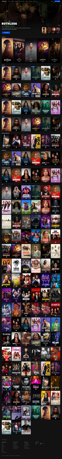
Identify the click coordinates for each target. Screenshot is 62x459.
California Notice (15, 448)
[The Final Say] (6, 266)
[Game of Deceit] (55, 266)
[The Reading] (55, 368)
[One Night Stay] (6, 368)
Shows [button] (12, 1)
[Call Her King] (26, 222)
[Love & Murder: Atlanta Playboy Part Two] (45, 310)
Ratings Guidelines (26, 445)
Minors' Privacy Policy (15, 447)
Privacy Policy (15, 445)
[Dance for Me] (36, 236)
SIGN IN (52, 1)
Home (9, 1)
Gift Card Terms (15, 444)
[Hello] (36, 280)
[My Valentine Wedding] (16, 354)
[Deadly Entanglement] (55, 236)
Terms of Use (14, 443)
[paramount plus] (4, 1)
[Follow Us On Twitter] (38, 443)
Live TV (27, 1)
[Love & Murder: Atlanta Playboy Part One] (36, 310)
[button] (7, 50)
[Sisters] (36, 398)
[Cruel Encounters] (26, 236)
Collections (3, 446)
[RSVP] (45, 368)
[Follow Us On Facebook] (36, 443)
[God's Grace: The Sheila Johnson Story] (16, 280)
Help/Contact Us (26, 443)
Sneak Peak (3, 451)
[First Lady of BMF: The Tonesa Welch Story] (26, 266)
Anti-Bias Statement (26, 448)
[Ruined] (45, 383)
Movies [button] (16, 1)
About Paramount (26, 447)
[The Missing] (6, 339)
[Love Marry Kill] (55, 310)
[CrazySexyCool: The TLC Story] (16, 236)
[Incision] (26, 295)
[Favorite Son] (55, 251)
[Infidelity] (36, 295)
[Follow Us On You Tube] (40, 443)
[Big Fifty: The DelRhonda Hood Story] (16, 192)
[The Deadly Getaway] (6, 251)
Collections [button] (21, 1)
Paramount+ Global (4, 452)
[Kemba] (45, 295)
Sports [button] (30, 1)
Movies (3, 445)
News (34, 1)
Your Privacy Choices (15, 446)
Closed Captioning (26, 444)
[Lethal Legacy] (6, 310)
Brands (3, 449)
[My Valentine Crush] (6, 354)
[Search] (36, 1)
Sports (2, 448)
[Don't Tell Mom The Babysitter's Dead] (26, 251)
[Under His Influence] (16, 427)
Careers (25, 446)
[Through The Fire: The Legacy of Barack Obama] (16, 412)
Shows (2, 444)
